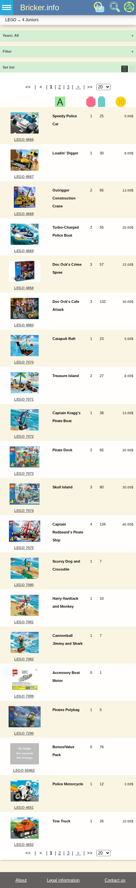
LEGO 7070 (24, 362)
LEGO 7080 (24, 585)
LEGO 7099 (24, 696)
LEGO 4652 (24, 845)
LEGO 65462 (24, 770)
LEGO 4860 (24, 325)
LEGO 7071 (24, 399)
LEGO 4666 (24, 139)
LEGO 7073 (24, 473)
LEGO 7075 (24, 548)
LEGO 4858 (24, 288)
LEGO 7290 (24, 733)
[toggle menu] (6, 7)
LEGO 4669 (24, 251)
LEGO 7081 (24, 622)
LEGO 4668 (24, 214)
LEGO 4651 (24, 807)
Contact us (115, 880)
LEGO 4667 (24, 177)
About (21, 880)
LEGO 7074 (24, 511)
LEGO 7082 (24, 659)
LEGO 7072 (24, 436)
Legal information (63, 880)
